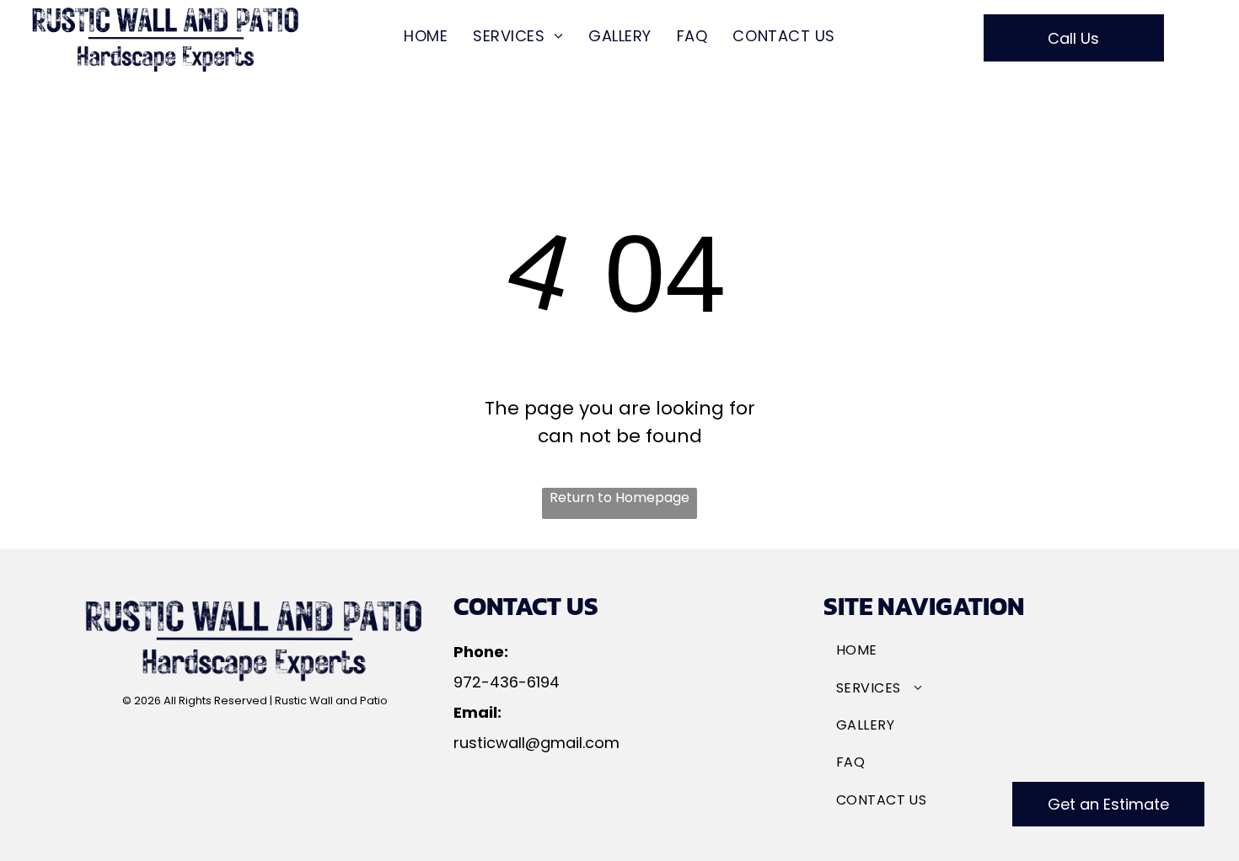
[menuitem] (425, 36)
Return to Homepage (619, 497)
